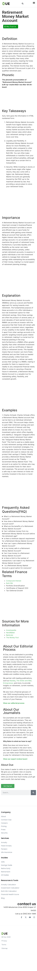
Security (4, 833)
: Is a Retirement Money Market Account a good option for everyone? (16, 566)
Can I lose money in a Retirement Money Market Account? (15, 554)
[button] (22, 3)
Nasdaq (12, 681)
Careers (4, 823)
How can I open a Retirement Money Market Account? (17, 544)
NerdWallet (10, 633)
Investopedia (11, 630)
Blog (3, 898)
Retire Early (5, 868)
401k (3, 862)
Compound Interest (13, 581)
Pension (4, 849)
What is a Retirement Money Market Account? (17, 517)
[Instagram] (34, 917)
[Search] (33, 792)
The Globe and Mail (23, 681)
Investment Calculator (10, 888)
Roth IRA (9, 583)
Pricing (3, 826)
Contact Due (6, 820)
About (3, 816)
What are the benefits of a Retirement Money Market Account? (17, 527)
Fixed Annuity (6, 846)
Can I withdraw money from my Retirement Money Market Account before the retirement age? (18, 533)
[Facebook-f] (21, 917)
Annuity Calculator (8, 884)
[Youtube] (30, 917)
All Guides (5, 875)
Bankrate (9, 635)
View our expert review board (15, 759)
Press (3, 829)
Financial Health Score (10, 894)
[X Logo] (26, 917)
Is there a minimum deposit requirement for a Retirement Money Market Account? (18, 539)
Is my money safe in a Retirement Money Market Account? (16, 549)
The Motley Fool (12, 637)
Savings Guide (6, 865)
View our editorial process (13, 703)
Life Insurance (6, 852)
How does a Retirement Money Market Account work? (18, 522)
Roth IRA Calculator (9, 891)
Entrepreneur (8, 683)
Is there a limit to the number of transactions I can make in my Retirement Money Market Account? (18, 560)
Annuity (4, 842)
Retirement (5, 872)
